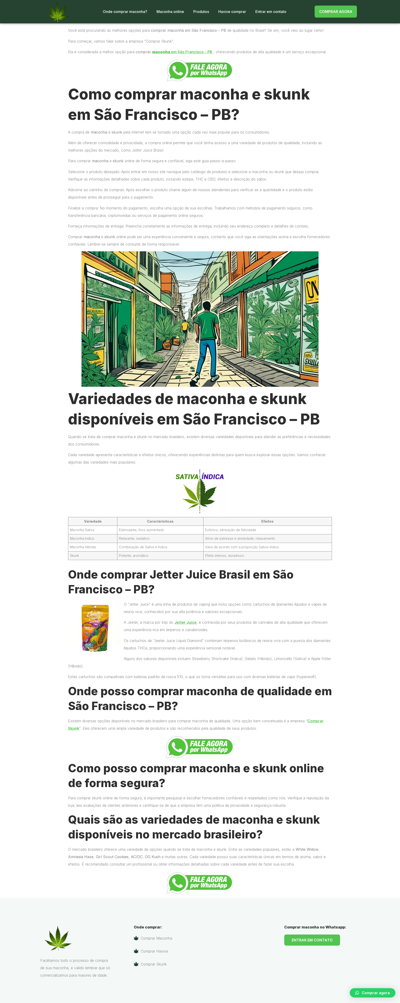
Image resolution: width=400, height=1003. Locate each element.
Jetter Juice (186, 622)
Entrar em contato (270, 11)
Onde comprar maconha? (125, 11)
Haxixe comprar (232, 11)
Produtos (201, 11)
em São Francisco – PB (182, 52)
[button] (372, 992)
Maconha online (170, 11)
